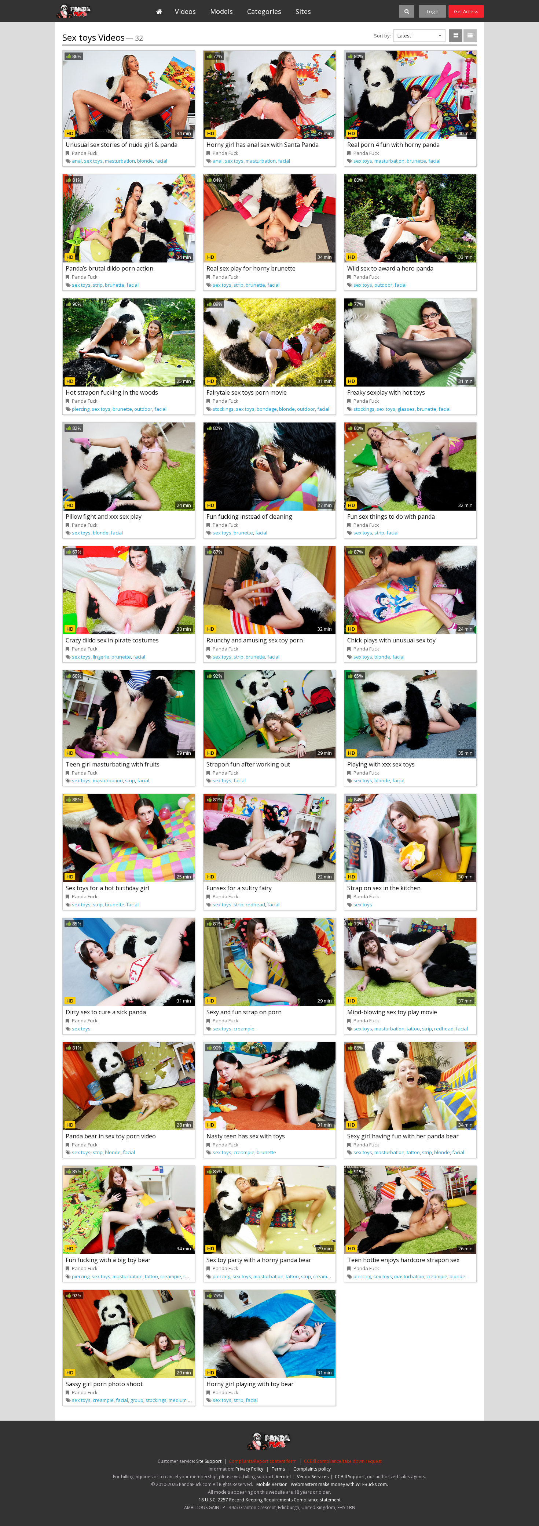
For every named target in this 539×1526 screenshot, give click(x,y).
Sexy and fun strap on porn (244, 1012)
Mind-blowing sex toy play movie (392, 1012)
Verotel (283, 1477)
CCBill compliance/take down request (343, 1461)
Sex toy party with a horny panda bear (258, 1260)
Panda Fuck (88, 11)
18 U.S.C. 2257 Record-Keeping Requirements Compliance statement (270, 1500)
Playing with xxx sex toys (381, 764)
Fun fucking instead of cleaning (249, 516)
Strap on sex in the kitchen (384, 888)
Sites (303, 11)
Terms (278, 1469)
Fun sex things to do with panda (391, 516)
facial (161, 160)
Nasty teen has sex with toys (245, 1136)
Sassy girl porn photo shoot (104, 1384)
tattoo (413, 1028)
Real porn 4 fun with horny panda (393, 145)
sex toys (93, 160)
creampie (244, 1028)
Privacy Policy (249, 1469)
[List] (470, 35)
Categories (264, 11)
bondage (267, 409)
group (136, 1400)
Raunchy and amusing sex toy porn (254, 640)
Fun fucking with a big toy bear (108, 1260)
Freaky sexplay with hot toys (386, 392)
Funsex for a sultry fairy (239, 888)
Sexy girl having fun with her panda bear (403, 1136)
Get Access (466, 11)
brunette (416, 160)
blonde (145, 160)
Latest (404, 35)
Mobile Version (271, 1484)
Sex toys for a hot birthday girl (107, 888)
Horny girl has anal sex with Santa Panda (262, 145)
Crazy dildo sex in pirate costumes (112, 640)
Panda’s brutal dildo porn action (109, 268)
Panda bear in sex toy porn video (111, 1136)
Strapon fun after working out (248, 764)
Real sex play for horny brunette (251, 268)
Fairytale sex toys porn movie (246, 392)
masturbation (120, 160)
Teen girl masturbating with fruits (113, 764)
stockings (223, 409)
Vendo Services (313, 1477)
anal (77, 160)
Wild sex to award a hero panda (390, 268)
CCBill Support (350, 1477)
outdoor (383, 285)
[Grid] (455, 35)
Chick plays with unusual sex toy (391, 640)
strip (98, 285)
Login (433, 11)
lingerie (101, 656)
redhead (255, 904)
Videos (185, 11)
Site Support (208, 1461)
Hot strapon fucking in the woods (112, 392)
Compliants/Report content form (263, 1461)
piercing (80, 409)
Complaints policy (312, 1469)
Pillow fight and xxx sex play (104, 516)
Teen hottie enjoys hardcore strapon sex (403, 1260)
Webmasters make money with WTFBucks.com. (339, 1484)
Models (221, 11)
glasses (406, 409)
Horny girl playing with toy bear (250, 1384)
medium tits (181, 1400)
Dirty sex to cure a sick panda (106, 1012)
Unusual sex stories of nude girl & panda (121, 145)
